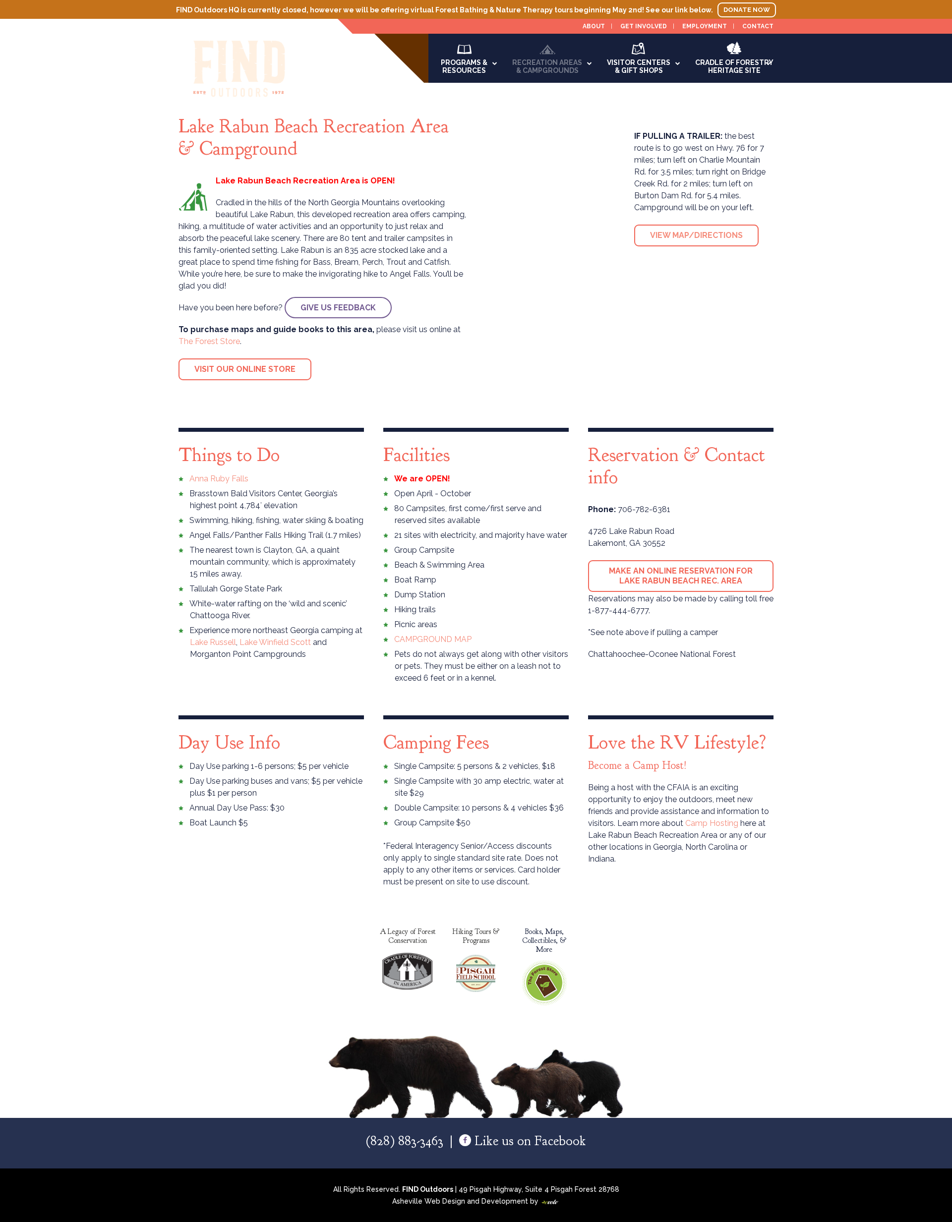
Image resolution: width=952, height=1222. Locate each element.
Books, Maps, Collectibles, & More (544, 940)
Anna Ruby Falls (218, 478)
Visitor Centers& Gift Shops (638, 66)
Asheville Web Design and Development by (476, 1201)
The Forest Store (209, 341)
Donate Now (746, 9)
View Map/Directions (696, 235)
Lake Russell (213, 642)
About (594, 26)
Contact (758, 26)
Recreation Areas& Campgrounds (547, 66)
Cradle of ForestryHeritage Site (734, 66)
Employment (704, 26)
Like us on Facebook (528, 1140)
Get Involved (643, 26)
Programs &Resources (464, 66)
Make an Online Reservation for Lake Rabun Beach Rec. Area (681, 575)
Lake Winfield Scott (275, 642)
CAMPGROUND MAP (433, 639)
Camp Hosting (712, 823)
